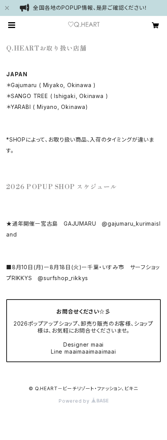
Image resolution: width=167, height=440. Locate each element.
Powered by (75, 401)
